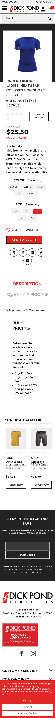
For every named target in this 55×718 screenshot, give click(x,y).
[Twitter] (41, 252)
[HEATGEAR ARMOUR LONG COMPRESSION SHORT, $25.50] (40, 438)
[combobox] (27, 18)
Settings (27, 700)
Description (27, 284)
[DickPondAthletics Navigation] (4, 8)
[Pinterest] (14, 252)
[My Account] (43, 9)
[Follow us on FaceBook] (21, 653)
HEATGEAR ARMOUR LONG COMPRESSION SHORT (37, 463)
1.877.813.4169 (45, 2)
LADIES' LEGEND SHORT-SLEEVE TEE (14, 463)
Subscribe (27, 554)
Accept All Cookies (27, 713)
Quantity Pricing (27, 294)
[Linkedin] (32, 252)
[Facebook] (27, 261)
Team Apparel (9, 2)
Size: (27, 204)
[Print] (23, 252)
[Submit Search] (49, 18)
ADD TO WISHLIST (26, 230)
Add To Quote (24, 239)
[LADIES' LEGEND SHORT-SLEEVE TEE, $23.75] (15, 438)
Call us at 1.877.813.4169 (27, 617)
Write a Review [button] (39, 115)
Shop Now (17, 485)
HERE (41, 570)
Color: (28, 180)
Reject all (27, 707)
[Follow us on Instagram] (33, 653)
